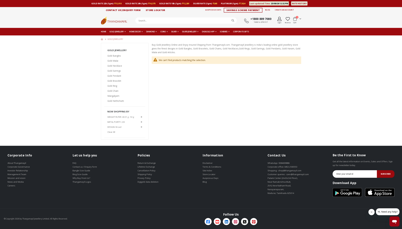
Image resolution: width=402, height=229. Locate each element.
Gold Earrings (114, 70)
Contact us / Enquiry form (85, 166)
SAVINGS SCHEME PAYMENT (243, 10)
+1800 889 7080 (260, 19)
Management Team (17, 174)
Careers (11, 185)
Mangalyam (113, 95)
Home (102, 39)
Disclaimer (208, 163)
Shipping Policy (145, 174)
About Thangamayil (17, 163)
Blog (267, 10)
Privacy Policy (144, 178)
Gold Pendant (114, 75)
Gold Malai (112, 60)
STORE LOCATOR (155, 10)
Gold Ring (112, 85)
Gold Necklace (114, 65)
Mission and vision (16, 178)
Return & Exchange (147, 163)
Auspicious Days (213, 10)
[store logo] (114, 20)
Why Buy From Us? (81, 178)
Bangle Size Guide (81, 170)
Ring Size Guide (80, 174)
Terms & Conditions (212, 166)
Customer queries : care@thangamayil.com (288, 174)
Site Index (207, 170)
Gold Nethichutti (115, 100)
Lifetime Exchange (146, 166)
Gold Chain (112, 90)
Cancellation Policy (146, 170)
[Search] (232, 20)
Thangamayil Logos (82, 181)
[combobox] (186, 20)
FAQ (74, 163)
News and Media (16, 181)
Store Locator (209, 174)
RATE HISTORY (299, 3)
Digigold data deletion (148, 181)
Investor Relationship (18, 170)
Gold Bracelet (114, 80)
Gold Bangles (114, 55)
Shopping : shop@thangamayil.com (284, 170)
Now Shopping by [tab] (118, 111)
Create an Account (284, 10)
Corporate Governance (19, 166)
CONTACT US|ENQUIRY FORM (123, 10)
